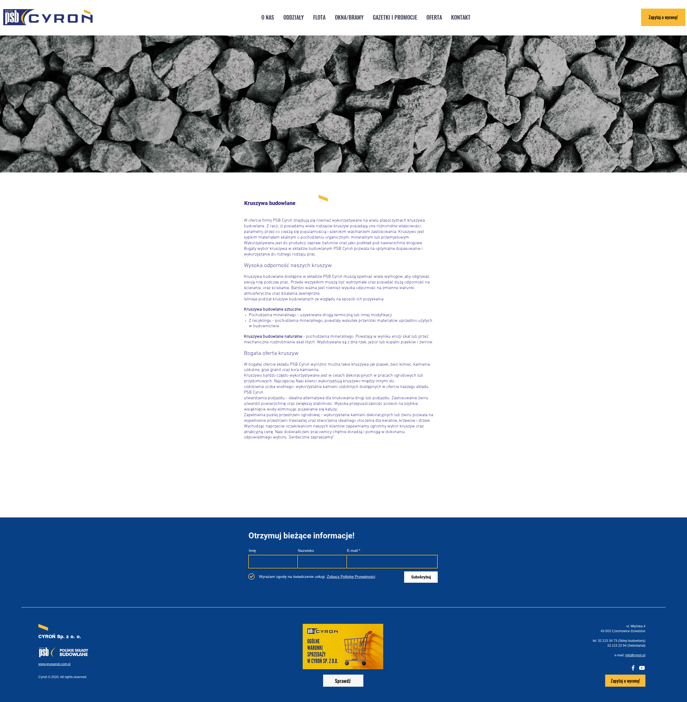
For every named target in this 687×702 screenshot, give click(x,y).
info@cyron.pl (635, 655)
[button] (293, 17)
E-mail (352, 550)
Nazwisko (306, 550)
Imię (252, 550)
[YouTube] (641, 667)
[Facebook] (633, 667)
